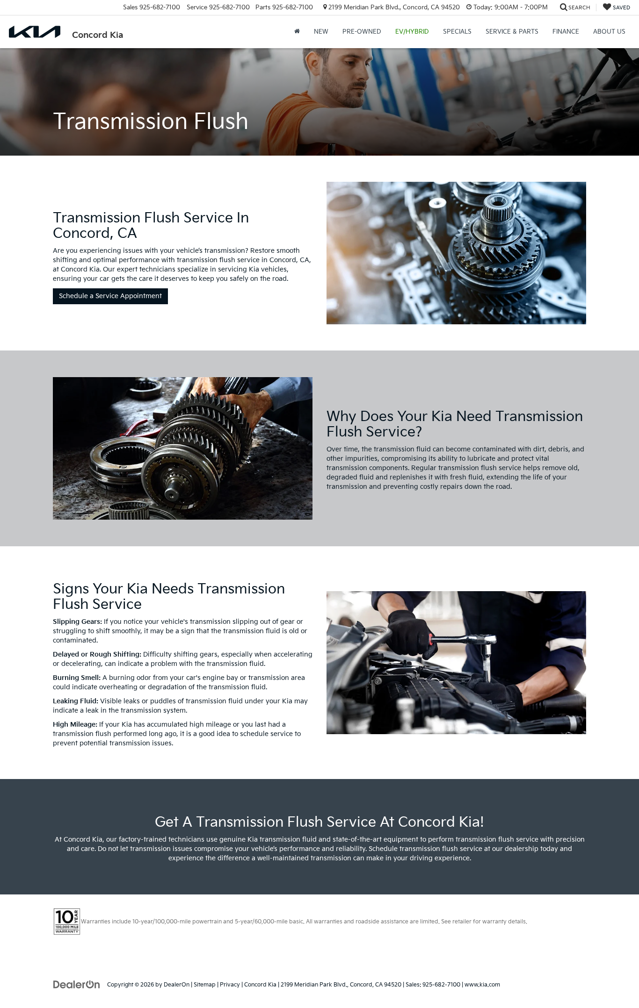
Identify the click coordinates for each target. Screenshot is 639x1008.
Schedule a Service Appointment (110, 296)
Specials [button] (457, 32)
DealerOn (176, 984)
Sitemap (205, 984)
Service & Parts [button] (512, 32)
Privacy (230, 984)
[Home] (297, 31)
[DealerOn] (77, 984)
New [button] (321, 32)
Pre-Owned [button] (361, 32)
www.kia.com (482, 984)
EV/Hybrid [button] (412, 32)
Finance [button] (565, 32)
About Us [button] (609, 32)
